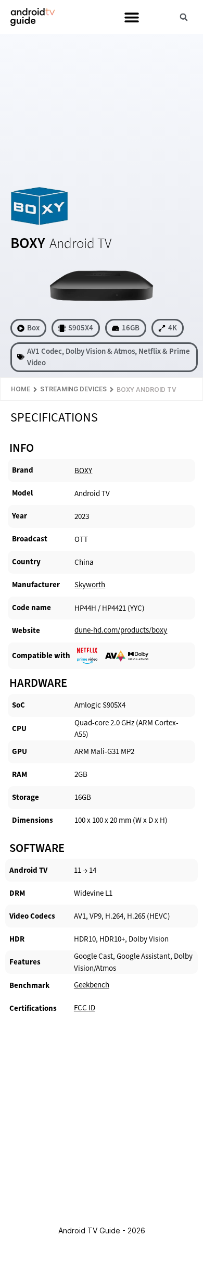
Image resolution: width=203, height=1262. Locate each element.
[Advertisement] (101, 107)
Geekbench (91, 985)
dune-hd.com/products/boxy (120, 630)
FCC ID (84, 1008)
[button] (131, 17)
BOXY (83, 470)
